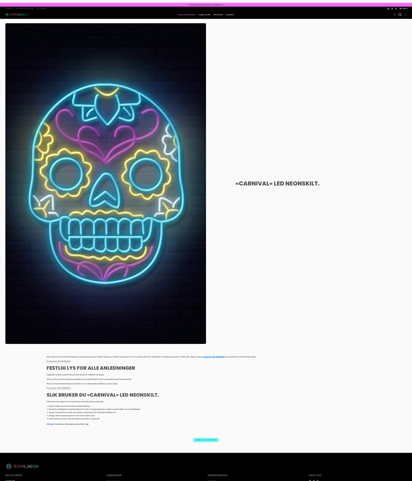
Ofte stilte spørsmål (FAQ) (25, 8)
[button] (204, 14)
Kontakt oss (9, 8)
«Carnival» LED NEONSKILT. (214, 357)
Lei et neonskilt (41, 8)
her (52, 424)
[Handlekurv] (405, 14)
